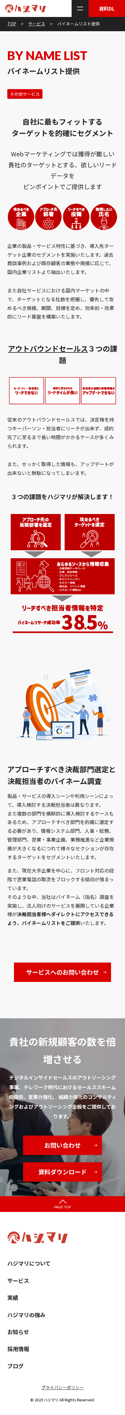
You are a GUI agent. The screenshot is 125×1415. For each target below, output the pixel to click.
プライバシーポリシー (62, 1387)
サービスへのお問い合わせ (62, 972)
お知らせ (18, 1332)
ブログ (15, 1366)
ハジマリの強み (26, 1315)
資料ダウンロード (62, 1171)
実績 (12, 1297)
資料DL (107, 8)
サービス (18, 1280)
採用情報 (18, 1349)
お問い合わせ (62, 1145)
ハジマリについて (29, 1263)
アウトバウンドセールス (48, 348)
